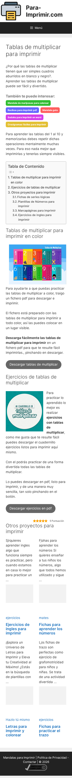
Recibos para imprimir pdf (22, 110)
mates (44, 618)
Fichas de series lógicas (33, 197)
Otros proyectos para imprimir (33, 192)
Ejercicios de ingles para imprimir (34, 217)
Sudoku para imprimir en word (24, 117)
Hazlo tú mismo (18, 720)
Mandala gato (50, 110)
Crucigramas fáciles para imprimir (27, 124)
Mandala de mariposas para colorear (28, 103)
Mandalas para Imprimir (19, 757)
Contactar (29, 762)
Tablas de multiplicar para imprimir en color (36, 179)
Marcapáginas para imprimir (37, 210)
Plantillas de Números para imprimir (36, 204)
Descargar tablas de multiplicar (34, 364)
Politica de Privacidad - (53, 757)
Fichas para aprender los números (50, 628)
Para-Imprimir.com (44, 11)
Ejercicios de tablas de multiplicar (35, 187)
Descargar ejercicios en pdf (31, 508)
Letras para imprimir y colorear (16, 730)
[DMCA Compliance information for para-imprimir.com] (36, 769)
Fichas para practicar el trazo (49, 730)
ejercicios (13, 618)
